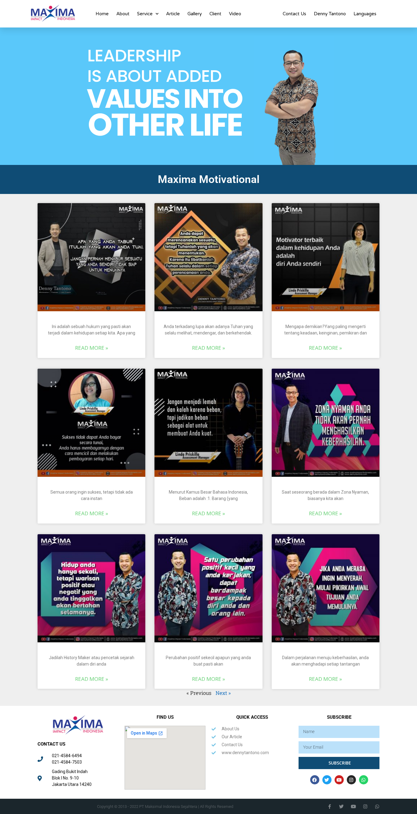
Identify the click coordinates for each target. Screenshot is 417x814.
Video (235, 13)
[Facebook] (314, 779)
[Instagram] (351, 779)
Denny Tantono (330, 13)
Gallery (194, 13)
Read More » (91, 347)
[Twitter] (327, 779)
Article (173, 13)
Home (102, 13)
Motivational (262, 13)
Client (215, 13)
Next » (223, 692)
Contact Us (294, 13)
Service (145, 13)
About (122, 13)
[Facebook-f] (329, 806)
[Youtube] (339, 779)
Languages (365, 13)
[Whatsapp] (363, 779)
